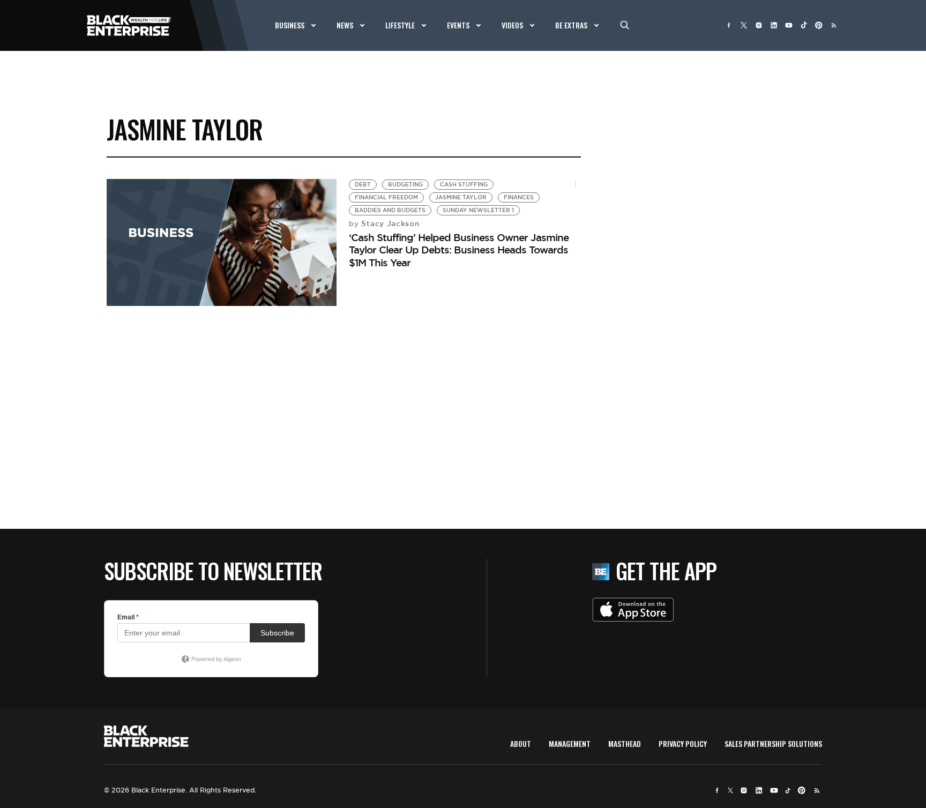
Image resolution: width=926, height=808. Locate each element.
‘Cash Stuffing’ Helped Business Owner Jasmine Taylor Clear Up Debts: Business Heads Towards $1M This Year (459, 250)
